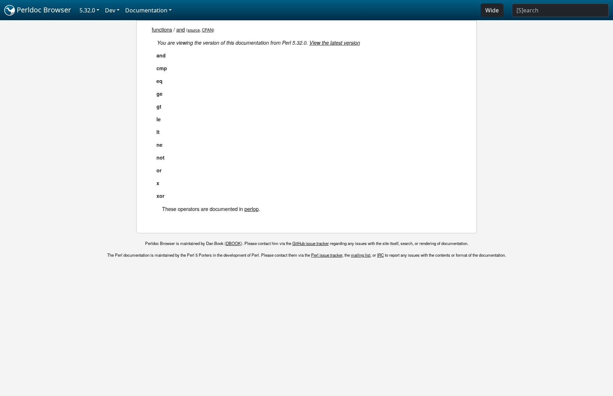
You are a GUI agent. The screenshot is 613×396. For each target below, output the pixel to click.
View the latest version (334, 42)
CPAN (207, 30)
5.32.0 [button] (87, 10)
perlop (251, 208)
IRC (380, 255)
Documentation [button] (146, 10)
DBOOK (233, 243)
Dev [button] (110, 10)
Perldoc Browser (43, 10)
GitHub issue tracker (310, 243)
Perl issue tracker (326, 255)
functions (162, 29)
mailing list (360, 255)
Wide (492, 10)
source (194, 30)
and (180, 29)
